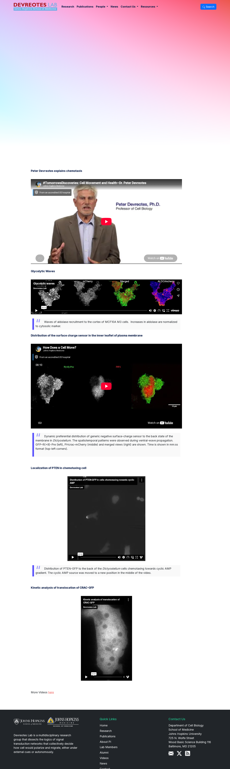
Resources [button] (148, 6)
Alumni (104, 752)
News (114, 6)
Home (103, 725)
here (51, 692)
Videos (104, 758)
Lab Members (109, 747)
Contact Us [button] (128, 6)
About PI (105, 741)
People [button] (101, 6)
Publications (85, 6)
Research (67, 6)
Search (209, 6)
